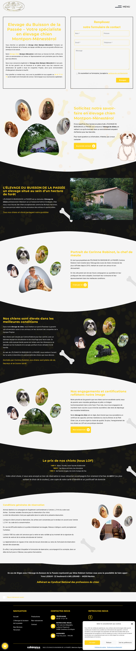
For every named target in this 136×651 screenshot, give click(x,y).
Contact (34, 624)
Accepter (92, 642)
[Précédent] (71, 199)
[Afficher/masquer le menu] (116, 7)
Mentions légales (77, 647)
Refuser (108, 642)
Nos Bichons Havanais (17, 628)
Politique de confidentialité (114, 647)
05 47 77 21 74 (61, 619)
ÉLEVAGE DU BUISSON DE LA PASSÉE (59, 647)
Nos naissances (37, 621)
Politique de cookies (100, 647)
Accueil (16, 617)
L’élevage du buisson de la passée (20, 622)
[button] (132, 624)
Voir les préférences (125, 642)
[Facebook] (90, 617)
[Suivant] (131, 199)
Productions (35, 617)
